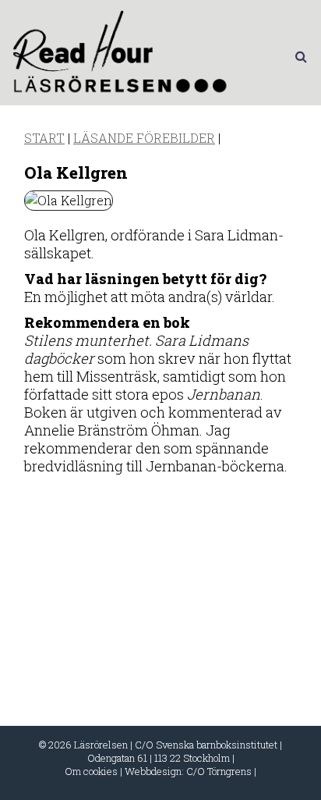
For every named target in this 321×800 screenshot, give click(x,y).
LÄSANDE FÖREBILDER (144, 138)
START (44, 138)
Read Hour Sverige (122, 56)
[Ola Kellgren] (68, 200)
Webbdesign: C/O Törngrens (188, 771)
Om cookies (91, 771)
